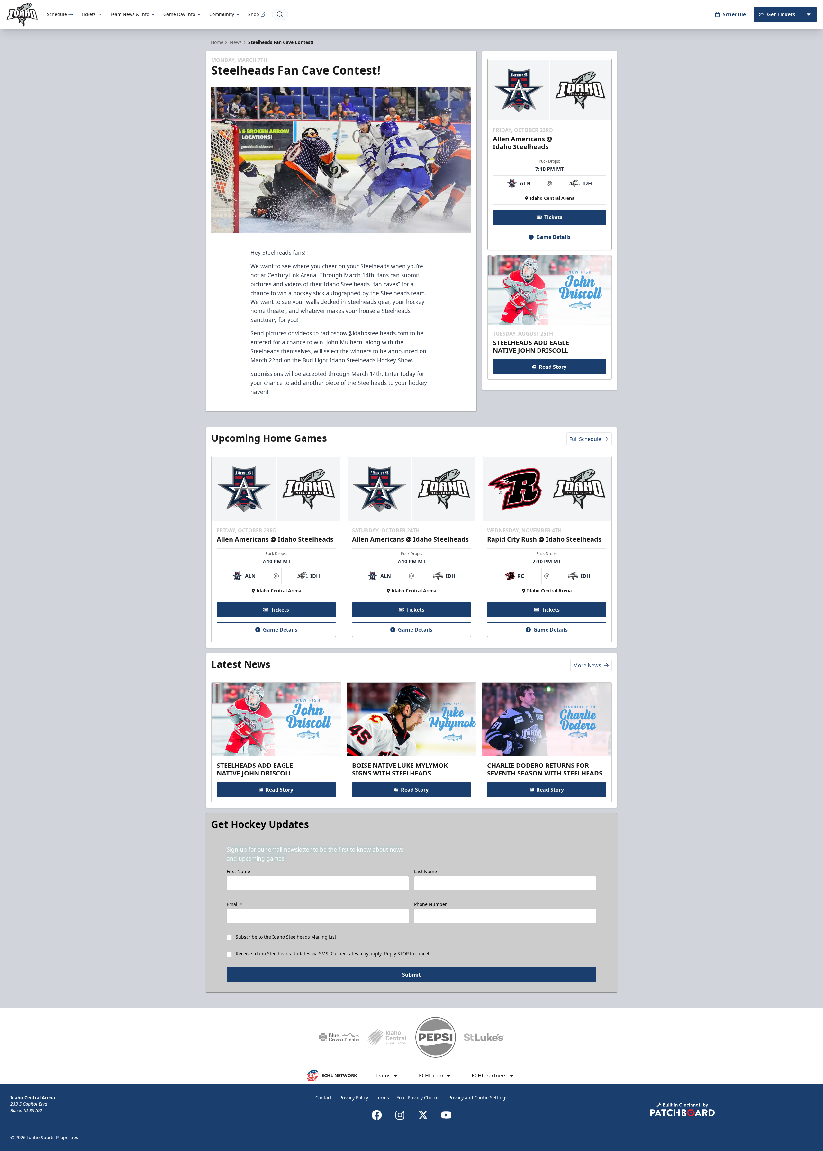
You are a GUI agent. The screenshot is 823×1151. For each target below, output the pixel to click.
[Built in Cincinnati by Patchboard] (682, 1109)
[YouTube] (446, 1115)
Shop (253, 14)
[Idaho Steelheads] (22, 15)
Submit (411, 974)
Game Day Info (179, 14)
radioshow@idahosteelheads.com (364, 333)
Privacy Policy (353, 1097)
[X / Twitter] (423, 1115)
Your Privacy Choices (419, 1097)
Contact (323, 1097)
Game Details (553, 237)
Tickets (88, 14)
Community (221, 14)
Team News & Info (129, 14)
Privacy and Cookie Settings (478, 1097)
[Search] (280, 14)
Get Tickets (781, 14)
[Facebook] (377, 1115)
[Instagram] (400, 1115)
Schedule (57, 14)
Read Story (552, 366)
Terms (382, 1097)
